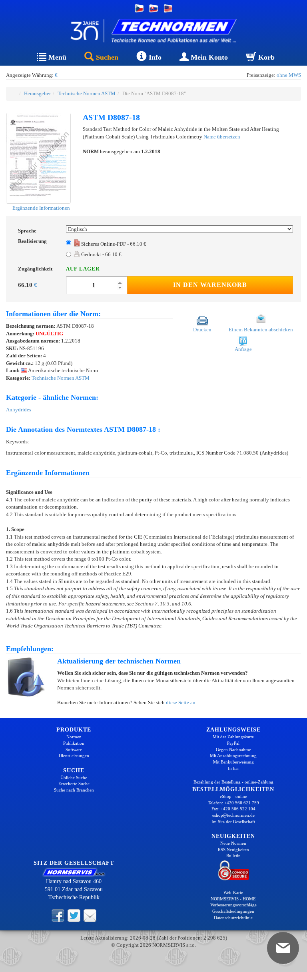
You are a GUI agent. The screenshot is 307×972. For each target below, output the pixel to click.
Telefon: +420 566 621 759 (233, 802)
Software (74, 749)
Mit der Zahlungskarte (233, 736)
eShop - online (233, 796)
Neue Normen (233, 843)
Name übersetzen (221, 137)
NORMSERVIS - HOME (233, 898)
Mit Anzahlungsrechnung (233, 755)
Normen (74, 736)
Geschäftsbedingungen (233, 911)
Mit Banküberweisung (233, 762)
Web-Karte (233, 892)
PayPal (233, 743)
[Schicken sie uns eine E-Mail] (90, 914)
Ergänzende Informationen (40, 208)
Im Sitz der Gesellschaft (233, 821)
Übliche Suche (73, 777)
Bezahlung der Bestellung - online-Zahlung (233, 782)
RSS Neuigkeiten (233, 849)
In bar (233, 768)
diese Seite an (180, 702)
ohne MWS (289, 75)
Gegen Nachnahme (233, 749)
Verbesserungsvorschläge (233, 904)
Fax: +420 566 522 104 (233, 808)
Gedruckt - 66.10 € (101, 254)
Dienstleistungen (74, 755)
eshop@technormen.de (233, 815)
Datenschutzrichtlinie (233, 917)
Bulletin (233, 855)
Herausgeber (37, 93)
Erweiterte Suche (74, 783)
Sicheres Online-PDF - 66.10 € (114, 244)
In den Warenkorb (210, 284)
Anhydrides (18, 410)
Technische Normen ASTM (87, 93)
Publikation (73, 743)
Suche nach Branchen (74, 790)
